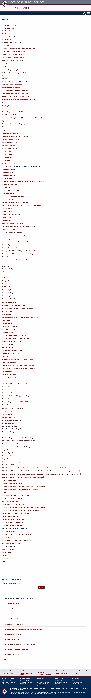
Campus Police (8, 673)
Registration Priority (9, 130)
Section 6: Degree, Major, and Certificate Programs (20, 644)
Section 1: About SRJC (11, 619)
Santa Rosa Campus (8, 63)
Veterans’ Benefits (8, 417)
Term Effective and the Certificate (13, 519)
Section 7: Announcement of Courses (16, 649)
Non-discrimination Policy (26, 673)
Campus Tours (7, 281)
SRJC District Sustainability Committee (15, 384)
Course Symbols (7, 537)
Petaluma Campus (8, 67)
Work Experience (8, 423)
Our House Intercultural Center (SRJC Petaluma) (18, 365)
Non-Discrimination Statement (12, 60)
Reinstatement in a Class (10, 133)
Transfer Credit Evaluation (11, 465)
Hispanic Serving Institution (11, 341)
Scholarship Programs (9, 432)
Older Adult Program (9, 362)
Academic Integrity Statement (12, 42)
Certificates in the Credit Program (13, 504)
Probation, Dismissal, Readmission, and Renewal (18, 226)
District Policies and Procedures (13, 196)
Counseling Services (9, 296)
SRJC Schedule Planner (9, 142)
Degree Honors (7, 459)
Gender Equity (7, 208)
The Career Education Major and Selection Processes (20, 489)
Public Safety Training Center (12, 70)
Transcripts (6, 257)
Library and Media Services (11, 353)
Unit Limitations (7, 160)
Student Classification (9, 148)
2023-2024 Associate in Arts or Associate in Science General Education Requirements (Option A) (34, 468)
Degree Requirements (9, 450)
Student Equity (7, 239)
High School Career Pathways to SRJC (15, 335)
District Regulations (9, 199)
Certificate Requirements (10, 516)
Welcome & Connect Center (11, 420)
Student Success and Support (12, 248)
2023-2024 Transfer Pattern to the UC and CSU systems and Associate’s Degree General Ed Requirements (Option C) (41, 474)
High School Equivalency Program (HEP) (15, 338)
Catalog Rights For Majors (11, 453)
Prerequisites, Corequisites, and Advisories (16, 540)
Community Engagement (10, 293)
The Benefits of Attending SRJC (12, 84)
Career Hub (6, 284)
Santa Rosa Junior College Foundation (15, 429)
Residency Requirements (10, 139)
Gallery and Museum (9, 329)
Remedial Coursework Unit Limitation (15, 136)
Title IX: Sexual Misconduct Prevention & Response (19, 254)
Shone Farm (6, 76)
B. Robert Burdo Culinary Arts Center (14, 73)
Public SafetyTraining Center (42, 679)
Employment (60, 670)
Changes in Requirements (10, 184)
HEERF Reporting (61, 673)
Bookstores (6, 275)
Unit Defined (6, 157)
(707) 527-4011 (5, 683)
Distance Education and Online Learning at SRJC (18, 308)
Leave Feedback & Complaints (44, 671)
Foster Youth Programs (10, 326)
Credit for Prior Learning (10, 190)
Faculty (4, 555)
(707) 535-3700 (75, 683)
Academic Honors (8, 172)
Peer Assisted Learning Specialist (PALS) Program (18, 368)
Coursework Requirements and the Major (16, 495)
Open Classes (6, 121)
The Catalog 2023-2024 (11, 603)
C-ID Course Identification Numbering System (17, 534)
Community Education (9, 290)
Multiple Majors (7, 492)
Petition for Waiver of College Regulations (16, 124)
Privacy (76, 673)
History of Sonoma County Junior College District (19, 48)
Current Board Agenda (80, 670)
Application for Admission (11, 87)
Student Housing (7, 393)
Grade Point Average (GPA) (11, 214)
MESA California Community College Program (17, 359)
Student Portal (7, 154)
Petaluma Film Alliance (9, 374)
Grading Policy (7, 220)
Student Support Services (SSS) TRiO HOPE (16, 402)
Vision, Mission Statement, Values (13, 51)
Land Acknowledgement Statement (14, 57)
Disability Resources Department (13, 305)
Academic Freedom (8, 169)
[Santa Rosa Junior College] (23, 2)
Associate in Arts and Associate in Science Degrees (19, 440)
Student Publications (9, 399)
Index (4, 564)
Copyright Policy (7, 187)
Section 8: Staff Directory (12, 654)
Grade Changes (7, 211)
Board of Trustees (8, 549)
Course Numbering (8, 531)
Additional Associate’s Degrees (12, 462)
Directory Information (9, 193)
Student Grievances (45, 674)
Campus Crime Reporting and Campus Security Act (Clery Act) (23, 181)
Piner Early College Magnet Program (14, 377)
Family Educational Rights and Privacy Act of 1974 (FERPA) (21, 205)
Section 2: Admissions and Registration (16, 624)
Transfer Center (7, 411)
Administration (7, 552)
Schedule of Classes (9, 145)
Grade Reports (7, 217)
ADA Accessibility (26, 670)
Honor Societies (7, 344)
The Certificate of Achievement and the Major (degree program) (24, 507)
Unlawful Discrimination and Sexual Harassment (18, 260)
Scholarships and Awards (10, 435)
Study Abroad (7, 405)
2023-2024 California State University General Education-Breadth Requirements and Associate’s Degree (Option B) (41, 471)
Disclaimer (5, 45)
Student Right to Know (9, 245)
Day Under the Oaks (9, 299)
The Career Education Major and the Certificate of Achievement (23, 486)
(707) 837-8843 (40, 685)
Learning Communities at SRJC (12, 350)
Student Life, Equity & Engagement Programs (17, 396)
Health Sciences (7, 332)
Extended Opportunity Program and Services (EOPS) (20, 317)
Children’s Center (8, 287)
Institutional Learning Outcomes (13, 54)
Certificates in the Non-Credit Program (15, 513)
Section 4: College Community (13, 634)
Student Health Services (10, 390)
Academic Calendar (8, 34)
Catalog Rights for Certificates (12, 522)
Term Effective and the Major (12, 498)
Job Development (8, 347)
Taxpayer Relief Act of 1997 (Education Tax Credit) (19, 251)
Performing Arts (7, 371)
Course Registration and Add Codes (14, 112)
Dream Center (7, 314)
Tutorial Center (7, 414)
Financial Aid (6, 320)
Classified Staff (7, 558)
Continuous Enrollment (10, 456)
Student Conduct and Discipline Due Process (17, 235)
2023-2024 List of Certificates (12, 525)
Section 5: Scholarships (11, 639)
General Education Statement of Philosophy (17, 447)
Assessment (6, 103)
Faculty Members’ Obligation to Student (15, 202)
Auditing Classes (7, 106)
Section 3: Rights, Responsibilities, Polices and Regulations (23, 629)
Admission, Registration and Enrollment (15, 96)
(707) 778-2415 (23, 683)
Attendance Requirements (11, 178)
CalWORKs (6, 278)
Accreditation (7, 39)
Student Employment (9, 387)
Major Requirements (9, 480)
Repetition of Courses (9, 229)
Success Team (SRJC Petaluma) (12, 408)
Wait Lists (5, 266)
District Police (7, 311)
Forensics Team (7, 323)
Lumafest (5, 356)
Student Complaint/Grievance (12, 232)
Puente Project (7, 381)
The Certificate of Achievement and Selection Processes (21, 510)
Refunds (5, 127)
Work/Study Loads (8, 163)
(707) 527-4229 (58, 683)
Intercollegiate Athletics (10, 271)
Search (41, 587)
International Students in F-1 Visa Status (15, 93)
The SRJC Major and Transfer (12, 483)
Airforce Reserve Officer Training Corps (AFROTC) (19, 99)
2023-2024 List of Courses (11, 543)
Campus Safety (8, 670)
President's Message (9, 28)
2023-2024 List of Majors (10, 501)
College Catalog (19, 7)
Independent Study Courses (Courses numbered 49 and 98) (22, 118)
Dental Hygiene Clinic (9, 302)
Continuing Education (9, 109)
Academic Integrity (8, 175)
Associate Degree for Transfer (12, 443)
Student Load (6, 151)
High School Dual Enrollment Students (15, 90)
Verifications (6, 263)
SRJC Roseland (7, 79)
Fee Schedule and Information (12, 115)
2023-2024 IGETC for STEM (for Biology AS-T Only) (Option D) (23, 477)
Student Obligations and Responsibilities (16, 242)
